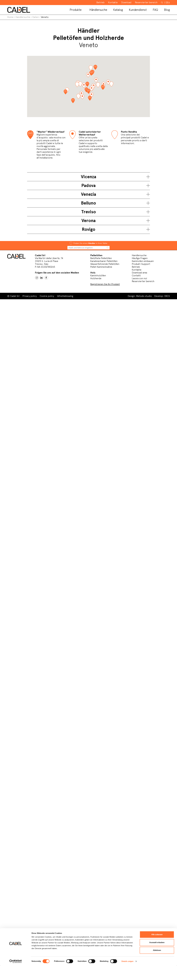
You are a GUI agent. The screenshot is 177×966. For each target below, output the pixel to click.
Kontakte (136, 269)
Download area (139, 272)
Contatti (136, 275)
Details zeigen (127, 961)
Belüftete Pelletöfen (101, 258)
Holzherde (95, 278)
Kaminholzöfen (98, 275)
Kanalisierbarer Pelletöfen (104, 261)
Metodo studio (144, 296)
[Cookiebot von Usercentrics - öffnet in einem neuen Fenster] (15, 961)
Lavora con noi (139, 278)
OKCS (167, 296)
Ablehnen (157, 950)
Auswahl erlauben (156, 942)
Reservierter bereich (143, 281)
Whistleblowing (65, 296)
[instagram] (37, 278)
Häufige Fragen (140, 258)
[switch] (69, 961)
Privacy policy (30, 296)
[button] (82, 96)
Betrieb (136, 266)
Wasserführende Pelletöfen (104, 264)
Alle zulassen (157, 934)
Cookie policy (47, 296)
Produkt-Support (141, 264)
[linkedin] (41, 278)
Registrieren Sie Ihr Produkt (105, 284)
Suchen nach (162, 3)
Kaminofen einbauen (143, 261)
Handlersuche (23, 17)
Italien (35, 17)
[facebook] (46, 278)
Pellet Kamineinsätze (101, 266)
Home (10, 17)
